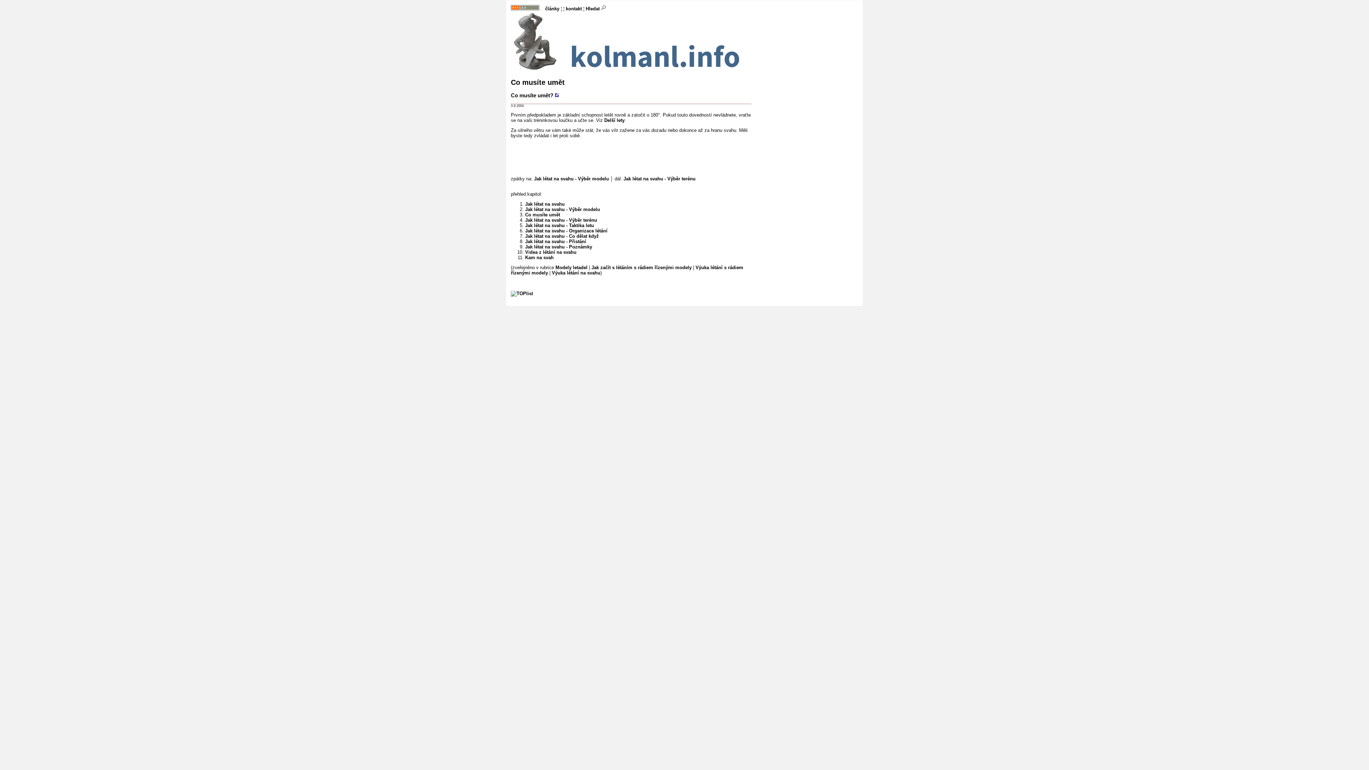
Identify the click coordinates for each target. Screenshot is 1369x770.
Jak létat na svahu (545, 204)
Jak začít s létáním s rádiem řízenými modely (641, 267)
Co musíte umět (542, 214)
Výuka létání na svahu (576, 273)
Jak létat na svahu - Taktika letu (559, 225)
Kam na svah (539, 257)
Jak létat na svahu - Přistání (555, 241)
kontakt (574, 8)
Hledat (593, 8)
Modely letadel (571, 267)
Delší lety (614, 120)
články (552, 8)
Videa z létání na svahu (550, 252)
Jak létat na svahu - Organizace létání (566, 230)
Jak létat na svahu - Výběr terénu (660, 178)
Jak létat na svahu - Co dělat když (562, 236)
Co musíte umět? (532, 95)
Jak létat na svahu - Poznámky (558, 247)
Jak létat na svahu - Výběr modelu (571, 178)
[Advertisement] (640, 159)
